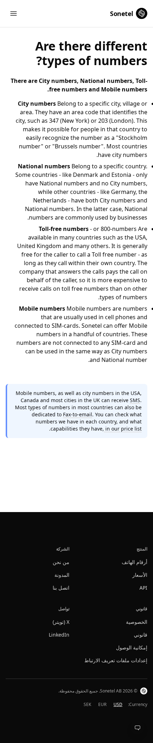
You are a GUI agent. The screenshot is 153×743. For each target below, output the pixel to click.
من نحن (61, 562)
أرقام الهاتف (134, 562)
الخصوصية (136, 621)
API (143, 587)
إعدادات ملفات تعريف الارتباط (115, 660)
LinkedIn (59, 634)
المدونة (61, 574)
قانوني (140, 634)
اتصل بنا (61, 587)
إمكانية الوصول (131, 647)
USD (118, 704)
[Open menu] (13, 13)
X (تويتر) (61, 621)
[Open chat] (137, 727)
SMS (135, 400)
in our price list (123, 428)
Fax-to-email (77, 414)
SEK (87, 704)
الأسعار (139, 574)
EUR (102, 704)
